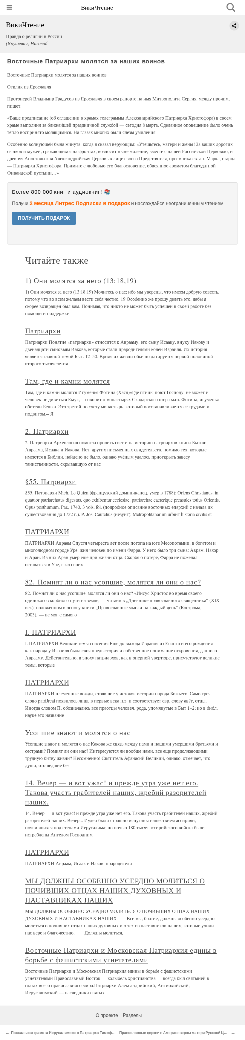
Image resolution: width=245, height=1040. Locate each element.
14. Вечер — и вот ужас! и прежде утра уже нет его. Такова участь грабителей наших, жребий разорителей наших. (115, 792)
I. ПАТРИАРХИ (50, 632)
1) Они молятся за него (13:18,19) (81, 280)
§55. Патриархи (50, 481)
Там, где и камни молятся (67, 381)
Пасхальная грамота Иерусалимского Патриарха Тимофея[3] (66, 1033)
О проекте (107, 1015)
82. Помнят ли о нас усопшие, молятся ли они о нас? (113, 582)
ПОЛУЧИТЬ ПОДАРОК (44, 218)
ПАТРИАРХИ (47, 531)
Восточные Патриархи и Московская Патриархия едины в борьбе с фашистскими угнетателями (121, 954)
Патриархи (43, 330)
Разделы (132, 1015)
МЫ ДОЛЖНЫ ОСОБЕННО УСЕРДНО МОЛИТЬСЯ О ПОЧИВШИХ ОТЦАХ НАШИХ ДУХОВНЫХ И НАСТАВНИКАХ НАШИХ (115, 890)
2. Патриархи (47, 431)
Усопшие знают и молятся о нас (78, 732)
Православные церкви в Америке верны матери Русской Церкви (176, 1033)
